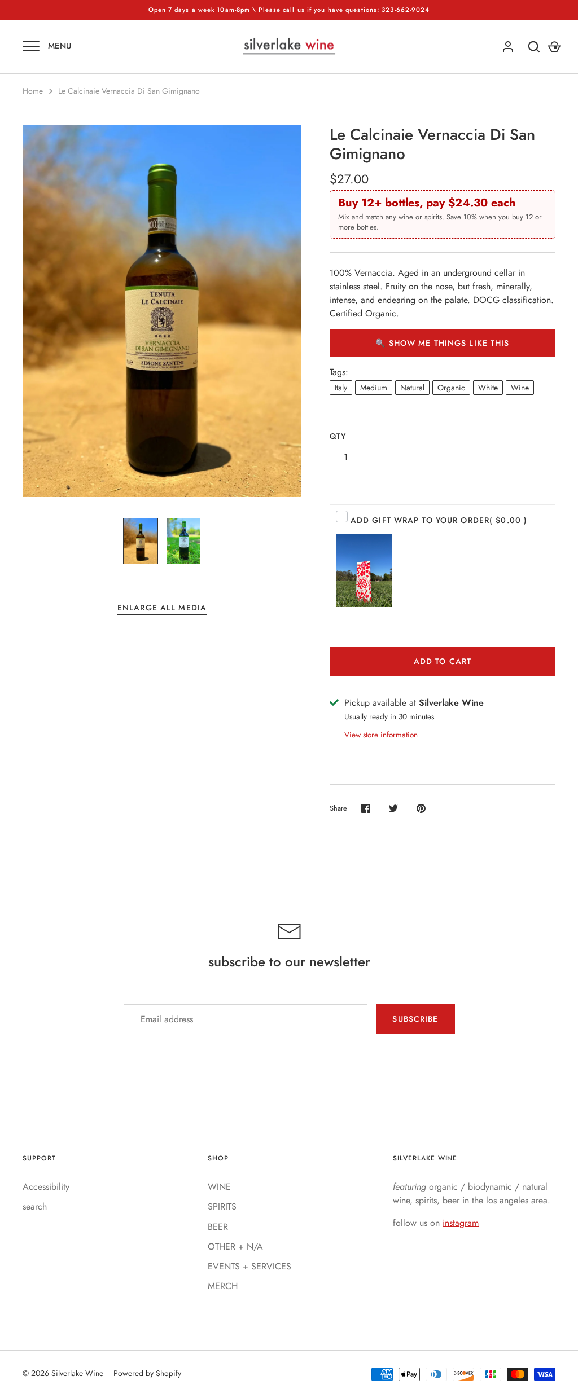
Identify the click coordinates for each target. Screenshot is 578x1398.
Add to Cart (442, 661)
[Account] (508, 46)
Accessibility (46, 1186)
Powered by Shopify (147, 1373)
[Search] (534, 46)
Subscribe (415, 1019)
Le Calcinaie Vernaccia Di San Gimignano (129, 90)
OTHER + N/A (235, 1246)
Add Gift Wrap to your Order (439, 520)
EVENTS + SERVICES (249, 1266)
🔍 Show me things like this (442, 343)
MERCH (223, 1286)
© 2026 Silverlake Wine (63, 1373)
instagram (461, 1222)
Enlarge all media (162, 607)
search (35, 1206)
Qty (338, 436)
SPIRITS (222, 1206)
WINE (219, 1186)
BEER (218, 1226)
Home (33, 90)
